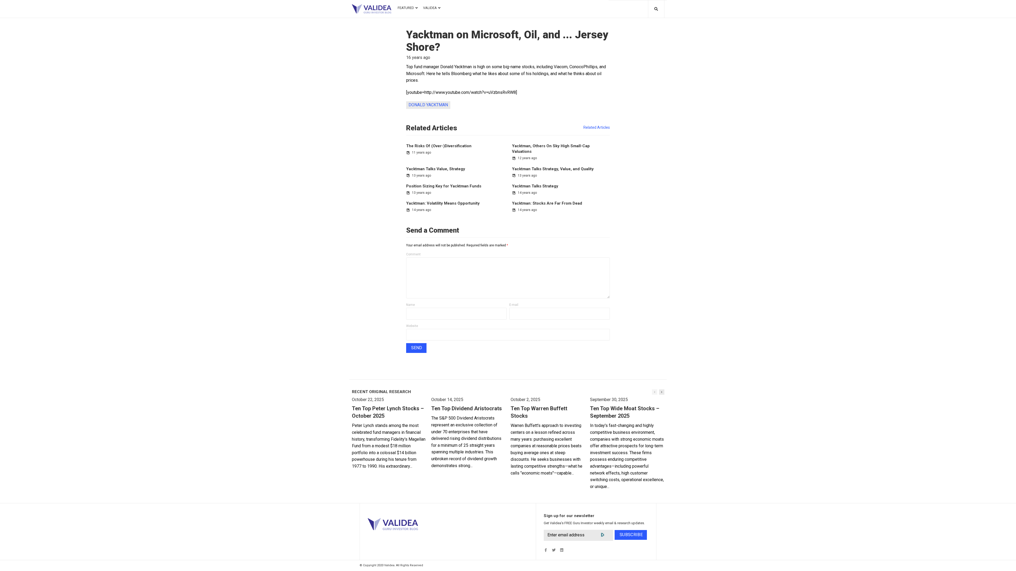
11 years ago (421, 152)
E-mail (513, 305)
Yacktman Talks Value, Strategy (435, 169)
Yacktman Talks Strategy (535, 186)
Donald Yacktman (428, 104)
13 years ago (421, 175)
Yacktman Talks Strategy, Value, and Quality (553, 169)
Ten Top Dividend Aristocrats (466, 408)
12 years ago (527, 158)
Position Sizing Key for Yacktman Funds (443, 186)
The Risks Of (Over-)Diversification (438, 146)
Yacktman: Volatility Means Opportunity (443, 203)
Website (412, 326)
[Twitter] (554, 550)
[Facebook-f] (546, 550)
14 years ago (527, 193)
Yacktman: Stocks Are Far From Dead (547, 203)
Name (410, 305)
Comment (413, 254)
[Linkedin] (562, 550)
